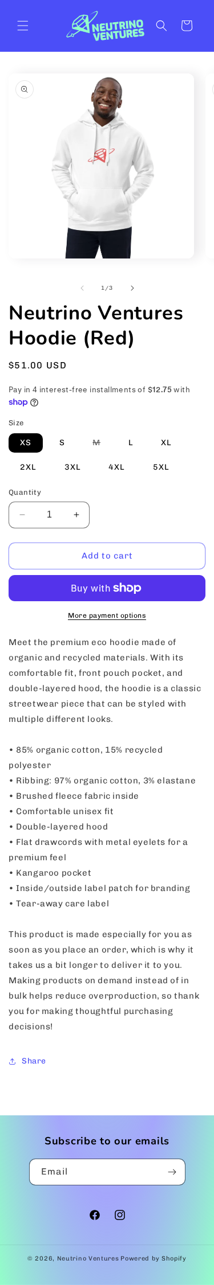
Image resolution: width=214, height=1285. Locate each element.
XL (166, 443)
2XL (28, 467)
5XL (161, 467)
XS (25, 443)
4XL (116, 467)
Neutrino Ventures (88, 1258)
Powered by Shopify (153, 1258)
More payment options (107, 615)
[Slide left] (82, 288)
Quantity (25, 492)
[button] (22, 25)
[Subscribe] (172, 1172)
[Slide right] (132, 288)
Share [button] (34, 1061)
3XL (72, 467)
